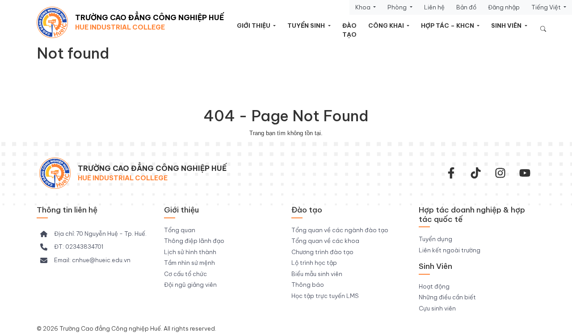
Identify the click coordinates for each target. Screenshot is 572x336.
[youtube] (525, 173)
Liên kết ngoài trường (449, 250)
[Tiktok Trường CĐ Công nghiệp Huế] (476, 173)
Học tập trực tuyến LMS (325, 295)
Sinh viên (507, 25)
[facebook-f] (451, 173)
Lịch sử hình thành (190, 251)
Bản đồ (466, 7)
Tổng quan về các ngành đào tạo (339, 230)
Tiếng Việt (546, 7)
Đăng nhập (504, 7)
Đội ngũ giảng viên (190, 284)
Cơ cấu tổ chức (185, 273)
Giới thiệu (254, 25)
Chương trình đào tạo (322, 251)
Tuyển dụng (435, 238)
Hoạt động (434, 286)
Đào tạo (349, 30)
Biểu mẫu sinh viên (316, 273)
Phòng (397, 7)
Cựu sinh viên (437, 308)
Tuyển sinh (306, 25)
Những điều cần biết (447, 297)
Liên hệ (434, 7)
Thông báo (307, 284)
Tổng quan (179, 230)
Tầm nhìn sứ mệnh (189, 262)
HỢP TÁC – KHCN (448, 25)
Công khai (386, 25)
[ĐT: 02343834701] (71, 246)
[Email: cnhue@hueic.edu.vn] (85, 260)
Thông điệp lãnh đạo (194, 240)
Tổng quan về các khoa (325, 240)
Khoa (363, 7)
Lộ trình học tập (314, 262)
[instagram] (500, 173)
